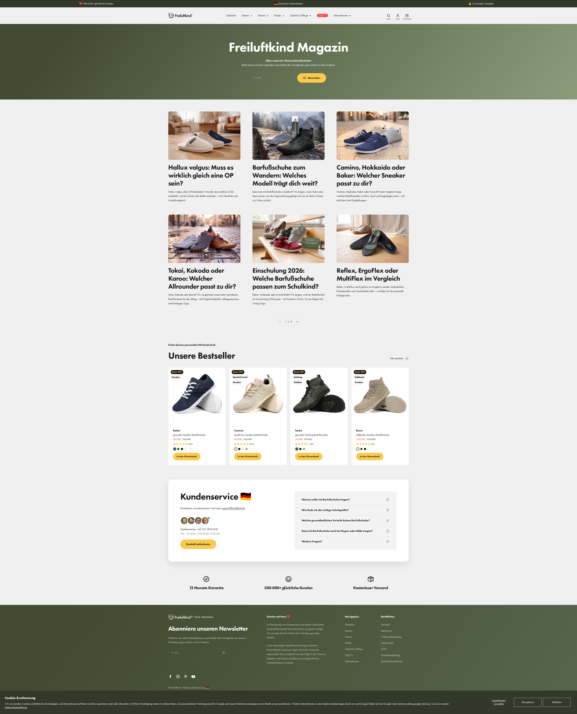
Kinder (277, 15)
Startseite (231, 15)
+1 (190, 449)
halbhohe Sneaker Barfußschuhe (372, 435)
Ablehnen (557, 702)
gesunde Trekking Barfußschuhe (311, 435)
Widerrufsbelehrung (391, 637)
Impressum (386, 630)
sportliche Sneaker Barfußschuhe (251, 435)
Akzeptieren (528, 702)
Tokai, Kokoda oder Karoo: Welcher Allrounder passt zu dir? (202, 278)
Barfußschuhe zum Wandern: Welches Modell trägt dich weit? (285, 175)
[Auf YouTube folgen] (193, 677)
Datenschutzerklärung (16, 707)
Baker (176, 430)
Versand (385, 624)
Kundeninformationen (392, 661)
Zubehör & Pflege (299, 15)
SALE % (322, 15)
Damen (245, 15)
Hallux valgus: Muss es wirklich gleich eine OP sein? (200, 175)
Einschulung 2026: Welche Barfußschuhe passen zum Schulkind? (285, 278)
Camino (239, 430)
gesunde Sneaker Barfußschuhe (189, 435)
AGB (383, 649)
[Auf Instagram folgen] (178, 677)
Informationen (341, 15)
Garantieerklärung (390, 655)
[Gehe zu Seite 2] (297, 322)
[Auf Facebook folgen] (170, 677)
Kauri (359, 430)
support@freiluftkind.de (233, 508)
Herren (261, 15)
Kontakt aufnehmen (198, 544)
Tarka (298, 430)
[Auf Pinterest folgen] (186, 677)
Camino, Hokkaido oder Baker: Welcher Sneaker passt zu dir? (371, 175)
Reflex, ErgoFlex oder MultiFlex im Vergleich (368, 274)
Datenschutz (387, 643)
